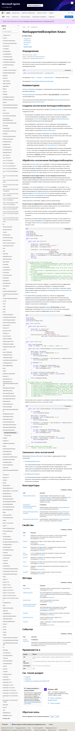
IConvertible (37, 119)
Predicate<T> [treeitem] (6, 474)
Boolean (29, 150)
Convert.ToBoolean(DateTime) (41, 193)
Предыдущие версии (20, 728)
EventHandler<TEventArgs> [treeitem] (9, 131)
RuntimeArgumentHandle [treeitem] (9, 501)
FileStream (50, 172)
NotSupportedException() (29, 495)
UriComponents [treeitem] (7, 653)
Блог (29, 728)
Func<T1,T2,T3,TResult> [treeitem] (8, 163)
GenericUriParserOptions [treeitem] (9, 243)
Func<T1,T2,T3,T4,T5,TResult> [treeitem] (10, 168)
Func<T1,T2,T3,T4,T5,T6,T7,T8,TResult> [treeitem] (10, 181)
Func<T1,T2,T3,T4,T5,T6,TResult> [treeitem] (10, 172)
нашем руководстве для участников (32, 702)
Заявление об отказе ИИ (7, 728)
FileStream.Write (35, 172)
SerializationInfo (44, 608)
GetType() (25, 613)
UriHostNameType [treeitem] (7, 663)
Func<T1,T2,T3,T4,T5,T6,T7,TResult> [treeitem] (10, 176)
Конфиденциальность (50, 728)
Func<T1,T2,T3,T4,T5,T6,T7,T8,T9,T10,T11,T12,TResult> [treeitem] (10, 199)
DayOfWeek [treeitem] (6, 86)
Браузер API (34, 27)
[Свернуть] (18, 26)
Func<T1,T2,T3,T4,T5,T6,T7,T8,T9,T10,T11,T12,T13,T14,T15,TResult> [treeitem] (10, 213)
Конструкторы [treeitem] (7, 435)
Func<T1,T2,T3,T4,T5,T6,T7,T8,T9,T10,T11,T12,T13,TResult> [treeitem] (10, 203)
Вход (72, 12)
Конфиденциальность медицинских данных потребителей (16, 730)
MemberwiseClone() (28, 617)
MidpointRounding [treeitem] (7, 390)
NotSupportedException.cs (36, 58)
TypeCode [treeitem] (5, 610)
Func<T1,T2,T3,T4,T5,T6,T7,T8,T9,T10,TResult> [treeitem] (10, 190)
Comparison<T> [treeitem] (7, 35)
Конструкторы (27, 42)
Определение (27, 38)
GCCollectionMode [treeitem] (7, 227)
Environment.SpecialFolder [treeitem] (9, 115)
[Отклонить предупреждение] (72, 3)
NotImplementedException (32, 461)
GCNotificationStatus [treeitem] (8, 237)
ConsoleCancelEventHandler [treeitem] (10, 43)
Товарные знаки (52, 730)
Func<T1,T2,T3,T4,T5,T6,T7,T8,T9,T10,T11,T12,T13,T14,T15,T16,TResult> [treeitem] (10, 219)
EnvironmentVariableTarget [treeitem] (9, 123)
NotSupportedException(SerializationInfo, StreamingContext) (29, 506)
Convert (31, 187)
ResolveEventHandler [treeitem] (8, 499)
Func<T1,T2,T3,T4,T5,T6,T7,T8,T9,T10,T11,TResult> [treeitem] (10, 194)
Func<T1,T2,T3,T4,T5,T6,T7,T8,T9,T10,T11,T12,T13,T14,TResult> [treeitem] (10, 208)
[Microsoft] (3, 13)
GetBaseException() (27, 592)
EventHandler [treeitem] (6, 128)
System (35, 55)
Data (24, 535)
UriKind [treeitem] (5, 666)
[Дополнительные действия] (71, 27)
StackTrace (25, 566)
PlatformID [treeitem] (5, 467)
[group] (49, 256)
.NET (28, 27)
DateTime (64, 195)
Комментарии (27, 40)
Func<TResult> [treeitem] (6, 155)
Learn (24, 27)
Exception (39, 77)
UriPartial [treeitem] (5, 671)
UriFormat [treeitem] (5, 658)
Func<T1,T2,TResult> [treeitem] (8, 160)
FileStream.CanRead (66, 400)
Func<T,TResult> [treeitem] (7, 158)
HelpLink (25, 541)
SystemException (49, 77)
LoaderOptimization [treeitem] (8, 357)
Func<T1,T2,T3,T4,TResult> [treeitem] (9, 166)
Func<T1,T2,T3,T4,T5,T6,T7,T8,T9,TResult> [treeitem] (10, 185)
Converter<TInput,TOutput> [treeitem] (10, 70)
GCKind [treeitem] (5, 232)
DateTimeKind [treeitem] (6, 81)
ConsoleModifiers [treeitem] (7, 54)
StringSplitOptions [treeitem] (7, 544)
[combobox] (10, 28)
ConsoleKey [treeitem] (6, 48)
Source (24, 562)
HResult (25, 547)
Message (69, 497)
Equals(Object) (26, 588)
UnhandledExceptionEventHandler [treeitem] (10, 643)
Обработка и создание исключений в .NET (37, 681)
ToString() (25, 621)
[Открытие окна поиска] (68, 13)
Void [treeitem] (4, 710)
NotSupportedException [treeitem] (10, 432)
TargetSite (25, 572)
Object (33, 77)
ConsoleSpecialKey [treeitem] (7, 56)
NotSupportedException (29, 89)
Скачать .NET (68, 16)
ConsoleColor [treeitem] (6, 46)
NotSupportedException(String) (30, 519)
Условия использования (40, 730)
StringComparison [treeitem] (7, 539)
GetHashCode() (26, 600)
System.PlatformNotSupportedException (42, 81)
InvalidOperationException (32, 474)
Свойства (26, 44)
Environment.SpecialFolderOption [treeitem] (8, 119)
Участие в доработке (38, 728)
